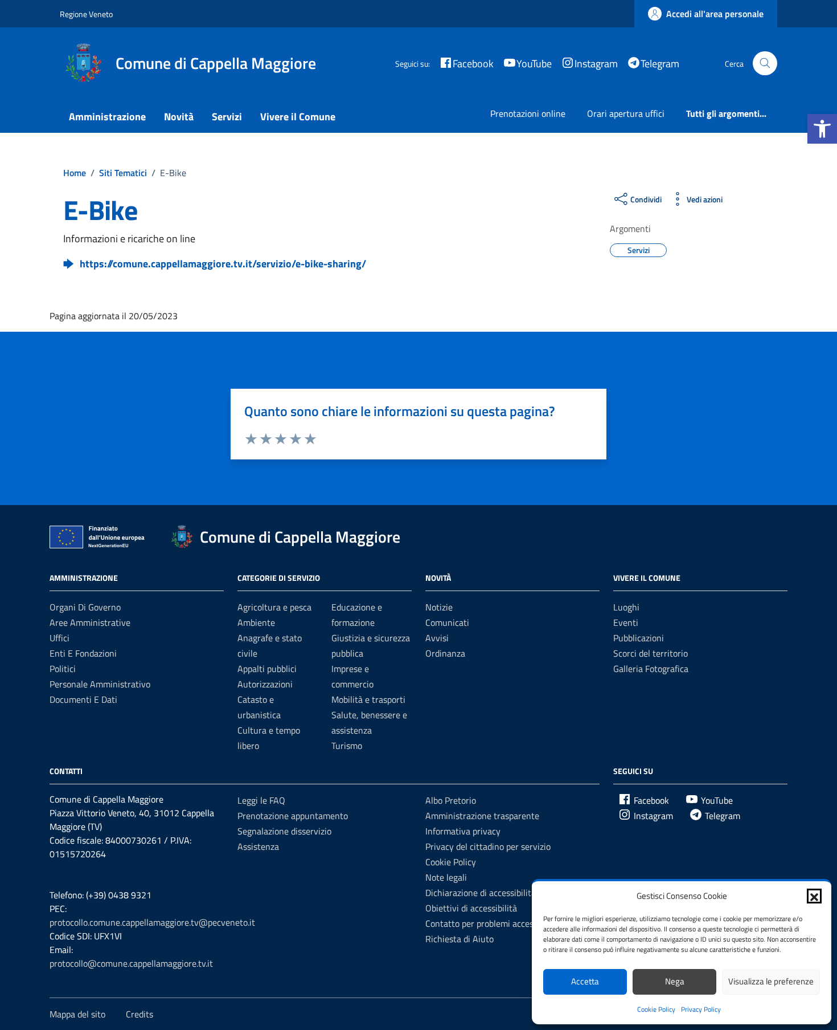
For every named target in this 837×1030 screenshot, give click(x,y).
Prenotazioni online (527, 113)
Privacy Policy (701, 1009)
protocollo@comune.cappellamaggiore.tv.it (131, 963)
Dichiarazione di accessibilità (480, 892)
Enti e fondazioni (83, 653)
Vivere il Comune (297, 116)
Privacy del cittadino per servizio (488, 846)
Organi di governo (85, 607)
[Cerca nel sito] (765, 63)
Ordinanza (445, 653)
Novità (179, 116)
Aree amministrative (90, 622)
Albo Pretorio (450, 800)
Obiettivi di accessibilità (471, 908)
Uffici (59, 638)
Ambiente (256, 622)
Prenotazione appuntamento (292, 816)
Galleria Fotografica (650, 668)
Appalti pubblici (267, 668)
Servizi (227, 116)
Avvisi (437, 638)
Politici (63, 668)
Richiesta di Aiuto (459, 939)
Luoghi (626, 607)
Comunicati (447, 622)
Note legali (446, 877)
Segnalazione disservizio (284, 831)
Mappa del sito (77, 1014)
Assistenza (258, 846)
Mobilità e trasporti (368, 699)
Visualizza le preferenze (771, 981)
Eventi (625, 622)
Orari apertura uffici (625, 113)
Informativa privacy (462, 831)
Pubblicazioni (638, 638)
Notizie (439, 607)
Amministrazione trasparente (482, 816)
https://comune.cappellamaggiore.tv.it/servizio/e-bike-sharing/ (223, 263)
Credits (139, 1014)
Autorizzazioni (265, 684)
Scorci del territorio (650, 653)
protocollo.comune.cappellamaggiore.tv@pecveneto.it (152, 922)
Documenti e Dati (83, 699)
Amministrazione (107, 116)
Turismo (346, 745)
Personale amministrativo (100, 684)
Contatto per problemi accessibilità (492, 923)
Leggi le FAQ (261, 800)
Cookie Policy (656, 1009)
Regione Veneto (86, 14)
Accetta (585, 981)
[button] (822, 129)
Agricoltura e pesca (274, 607)
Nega (674, 981)
